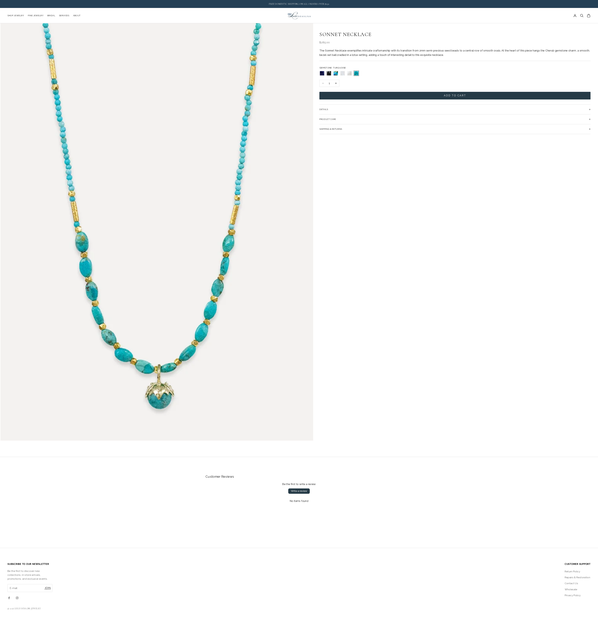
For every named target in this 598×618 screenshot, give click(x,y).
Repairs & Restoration (577, 577)
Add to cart (455, 95)
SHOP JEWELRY (15, 15)
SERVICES (64, 15)
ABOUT (77, 15)
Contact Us (571, 583)
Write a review (299, 491)
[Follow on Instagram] (17, 597)
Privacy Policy (573, 595)
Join (48, 587)
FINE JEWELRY (36, 15)
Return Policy (572, 571)
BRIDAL (51, 15)
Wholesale (571, 589)
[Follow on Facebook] (9, 597)
